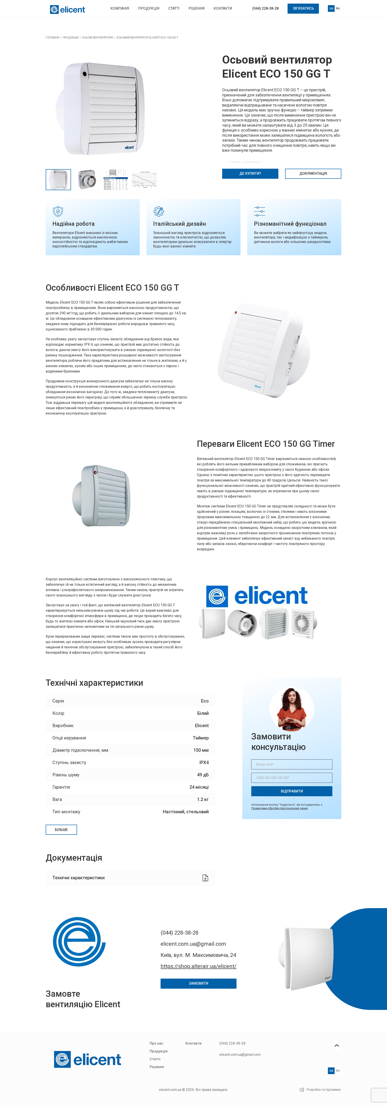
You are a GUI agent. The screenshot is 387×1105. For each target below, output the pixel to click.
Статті (174, 8)
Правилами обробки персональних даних (279, 808)
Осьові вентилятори (97, 37)
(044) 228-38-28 (265, 8)
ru (338, 8)
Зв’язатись (303, 8)
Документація (313, 173)
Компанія (119, 8)
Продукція (148, 8)
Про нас (156, 1043)
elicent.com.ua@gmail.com (193, 944)
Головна (52, 37)
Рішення (197, 8)
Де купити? (250, 173)
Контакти (223, 8)
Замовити (198, 983)
